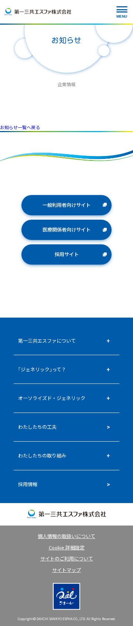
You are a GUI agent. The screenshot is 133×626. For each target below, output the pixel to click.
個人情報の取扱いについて (66, 536)
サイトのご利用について (66, 558)
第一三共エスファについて (47, 340)
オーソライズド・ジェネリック (51, 398)
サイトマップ (66, 569)
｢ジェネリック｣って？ (42, 369)
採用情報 (27, 484)
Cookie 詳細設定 (67, 547)
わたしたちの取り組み (42, 455)
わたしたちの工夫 (37, 426)
